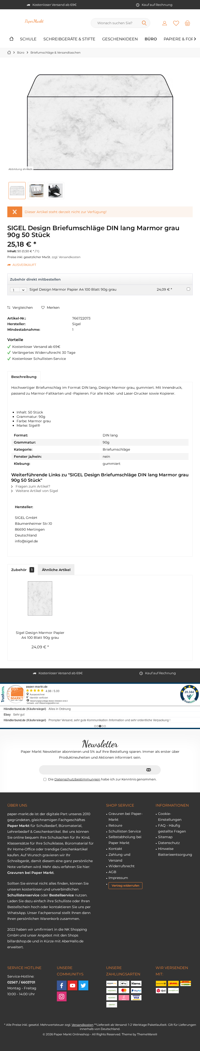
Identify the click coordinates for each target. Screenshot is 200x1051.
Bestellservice (61, 895)
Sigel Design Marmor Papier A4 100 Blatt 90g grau (73, 289)
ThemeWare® (147, 1034)
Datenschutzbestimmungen (77, 779)
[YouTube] (72, 985)
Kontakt (115, 848)
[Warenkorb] (187, 23)
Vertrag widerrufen (125, 885)
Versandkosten (82, 1025)
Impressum (118, 878)
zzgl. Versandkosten (66, 257)
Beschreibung (24, 377)
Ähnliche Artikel (56, 570)
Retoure (115, 825)
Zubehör (21, 570)
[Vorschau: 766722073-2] (55, 190)
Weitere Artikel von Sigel (36, 491)
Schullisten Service (125, 831)
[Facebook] (62, 985)
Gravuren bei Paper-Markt (125, 816)
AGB (112, 872)
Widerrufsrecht (122, 866)
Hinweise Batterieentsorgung (175, 851)
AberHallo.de (72, 941)
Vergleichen (22, 307)
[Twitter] (83, 985)
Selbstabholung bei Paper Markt (125, 840)
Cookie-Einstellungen (169, 816)
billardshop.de (19, 941)
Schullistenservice (23, 895)
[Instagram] (62, 996)
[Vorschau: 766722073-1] (36, 190)
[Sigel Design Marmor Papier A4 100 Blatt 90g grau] (40, 598)
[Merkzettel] (176, 23)
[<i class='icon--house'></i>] (11, 39)
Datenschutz (169, 843)
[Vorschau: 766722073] (17, 190)
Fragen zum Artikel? (32, 486)
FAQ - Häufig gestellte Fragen (172, 828)
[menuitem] (187, 23)
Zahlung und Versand (119, 857)
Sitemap (165, 837)
